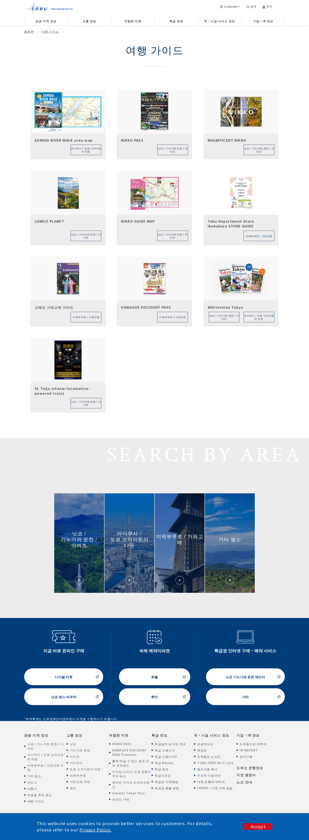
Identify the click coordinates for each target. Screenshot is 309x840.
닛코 (73, 744)
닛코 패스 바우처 (63, 696)
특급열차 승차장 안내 (170, 744)
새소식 (32, 782)
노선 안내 (244, 781)
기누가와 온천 (80, 750)
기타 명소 (34, 776)
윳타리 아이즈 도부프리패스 (131, 784)
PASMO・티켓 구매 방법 (215, 788)
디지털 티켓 (64, 676)
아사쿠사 (76, 763)
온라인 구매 (120, 799)
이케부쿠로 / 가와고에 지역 (45, 767)
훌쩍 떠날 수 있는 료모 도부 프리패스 (130, 763)
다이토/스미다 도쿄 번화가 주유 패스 (131, 773)
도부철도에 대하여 (253, 744)
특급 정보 (159, 735)
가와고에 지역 (80, 782)
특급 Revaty (164, 763)
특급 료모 (162, 769)
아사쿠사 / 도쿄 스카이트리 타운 (45, 756)
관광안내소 (205, 744)
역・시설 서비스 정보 (211, 735)
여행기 (32, 788)
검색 (253, 6)
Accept (258, 826)
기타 (245, 696)
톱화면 (29, 31)
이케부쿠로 (78, 775)
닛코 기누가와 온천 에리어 (245, 676)
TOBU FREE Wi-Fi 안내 (215, 763)
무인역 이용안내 (209, 775)
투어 (154, 696)
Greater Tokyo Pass (128, 793)
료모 (73, 788)
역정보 (202, 750)
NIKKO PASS (122, 744)
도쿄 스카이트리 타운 (85, 769)
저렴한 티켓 (118, 735)
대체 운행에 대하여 (211, 782)
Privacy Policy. (95, 830)
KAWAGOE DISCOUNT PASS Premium (129, 752)
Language (231, 6)
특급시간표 (163, 775)
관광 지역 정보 (36, 735)
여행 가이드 (51, 31)
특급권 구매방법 (166, 782)
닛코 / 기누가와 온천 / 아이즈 (45, 746)
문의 (269, 6)
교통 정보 (74, 735)
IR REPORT (249, 750)
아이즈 (74, 756)
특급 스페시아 (165, 750)
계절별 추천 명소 (39, 795)
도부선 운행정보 (249, 767)
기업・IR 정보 (248, 735)
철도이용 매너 (207, 769)
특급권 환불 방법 (167, 788)
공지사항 (246, 756)
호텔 (154, 676)
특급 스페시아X (166, 756)
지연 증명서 (246, 774)
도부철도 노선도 (209, 756)
